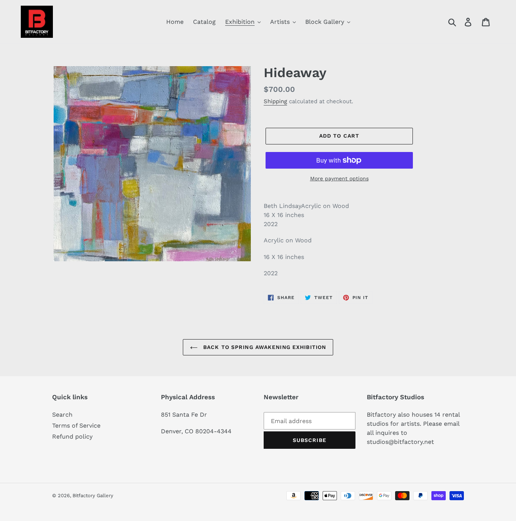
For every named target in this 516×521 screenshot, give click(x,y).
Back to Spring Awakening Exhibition (263, 347)
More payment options (339, 178)
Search (62, 414)
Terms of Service (76, 425)
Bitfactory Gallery (93, 495)
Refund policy (72, 436)
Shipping (275, 101)
